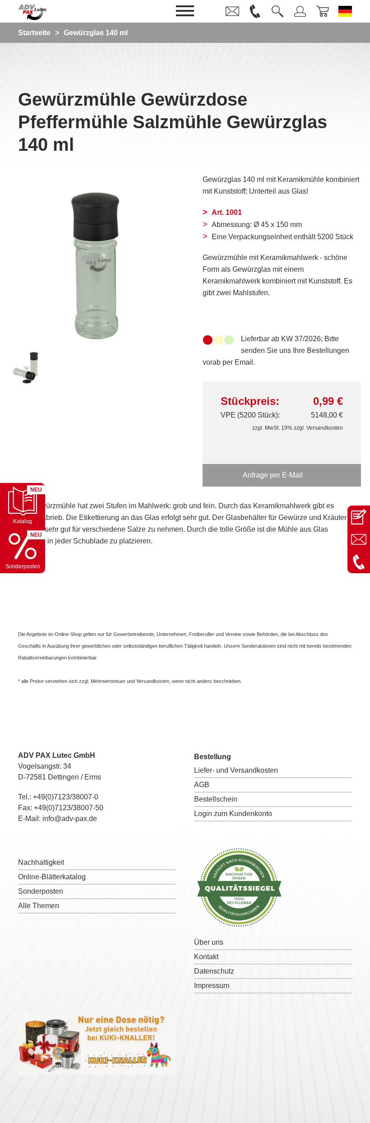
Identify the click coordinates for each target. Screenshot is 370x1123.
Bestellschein (215, 799)
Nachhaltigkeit (41, 862)
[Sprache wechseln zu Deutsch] (345, 11)
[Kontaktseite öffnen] (358, 517)
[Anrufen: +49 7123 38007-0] (358, 562)
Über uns (208, 942)
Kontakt (206, 957)
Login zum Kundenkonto (233, 813)
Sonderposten (40, 891)
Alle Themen (38, 906)
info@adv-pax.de (69, 818)
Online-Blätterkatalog (52, 877)
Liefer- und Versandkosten (236, 770)
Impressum (211, 985)
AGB (201, 785)
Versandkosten (324, 428)
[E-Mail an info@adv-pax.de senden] (358, 539)
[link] (232, 11)
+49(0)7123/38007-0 (65, 797)
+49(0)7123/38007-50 (68, 808)
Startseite (34, 33)
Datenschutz (214, 971)
